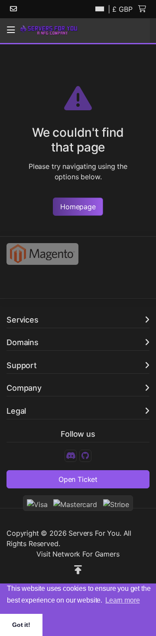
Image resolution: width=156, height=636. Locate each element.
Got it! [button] (21, 624)
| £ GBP (119, 9)
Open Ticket (78, 479)
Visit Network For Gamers (77, 554)
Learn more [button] (122, 600)
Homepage (78, 206)
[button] (10, 30)
